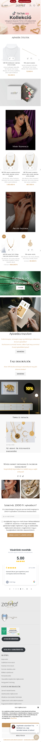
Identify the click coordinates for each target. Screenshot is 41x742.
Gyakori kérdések (11, 639)
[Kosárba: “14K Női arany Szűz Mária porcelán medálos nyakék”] (9, 250)
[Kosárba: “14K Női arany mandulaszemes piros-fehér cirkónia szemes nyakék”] (9, 168)
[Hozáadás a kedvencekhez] (13, 58)
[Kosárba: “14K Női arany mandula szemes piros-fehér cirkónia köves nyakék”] (28, 168)
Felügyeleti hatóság (7, 682)
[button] (38, 707)
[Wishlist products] (34, 5)
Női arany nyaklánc (14, 71)
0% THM (13, 1)
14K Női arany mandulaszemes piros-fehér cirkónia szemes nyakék (11, 174)
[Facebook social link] (18, 476)
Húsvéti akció (10, 262)
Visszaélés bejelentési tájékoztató (12, 679)
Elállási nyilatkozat (7, 672)
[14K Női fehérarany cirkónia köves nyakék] (11, 52)
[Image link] (20, 92)
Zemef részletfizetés (8, 690)
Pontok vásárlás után (8, 669)
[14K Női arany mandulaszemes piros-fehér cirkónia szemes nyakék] (10, 161)
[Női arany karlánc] (29, 52)
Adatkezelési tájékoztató (9, 694)
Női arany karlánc (29, 63)
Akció (17, 260)
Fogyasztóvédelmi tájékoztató (11, 704)
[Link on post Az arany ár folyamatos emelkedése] (20, 432)
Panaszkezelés (6, 676)
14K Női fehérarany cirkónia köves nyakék (11, 64)
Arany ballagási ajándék (11, 67)
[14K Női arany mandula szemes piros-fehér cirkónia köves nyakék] (30, 161)
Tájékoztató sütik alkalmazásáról (12, 700)
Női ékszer (8, 69)
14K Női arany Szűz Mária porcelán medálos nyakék (11, 255)
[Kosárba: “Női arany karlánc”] (28, 58)
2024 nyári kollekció (11, 73)
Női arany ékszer (33, 180)
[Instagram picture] (10, 489)
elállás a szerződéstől (13, 650)
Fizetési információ (7, 666)
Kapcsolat (4, 659)
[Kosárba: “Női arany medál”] (28, 250)
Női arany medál (30, 254)
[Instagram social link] (20, 476)
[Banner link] (20, 130)
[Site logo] (20, 5)
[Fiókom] (30, 5)
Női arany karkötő (32, 69)
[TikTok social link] (23, 476)
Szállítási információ (8, 662)
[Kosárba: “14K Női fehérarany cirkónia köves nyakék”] (9, 58)
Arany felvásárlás (24, 1)
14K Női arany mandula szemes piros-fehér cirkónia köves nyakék (30, 174)
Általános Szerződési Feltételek (11, 697)
